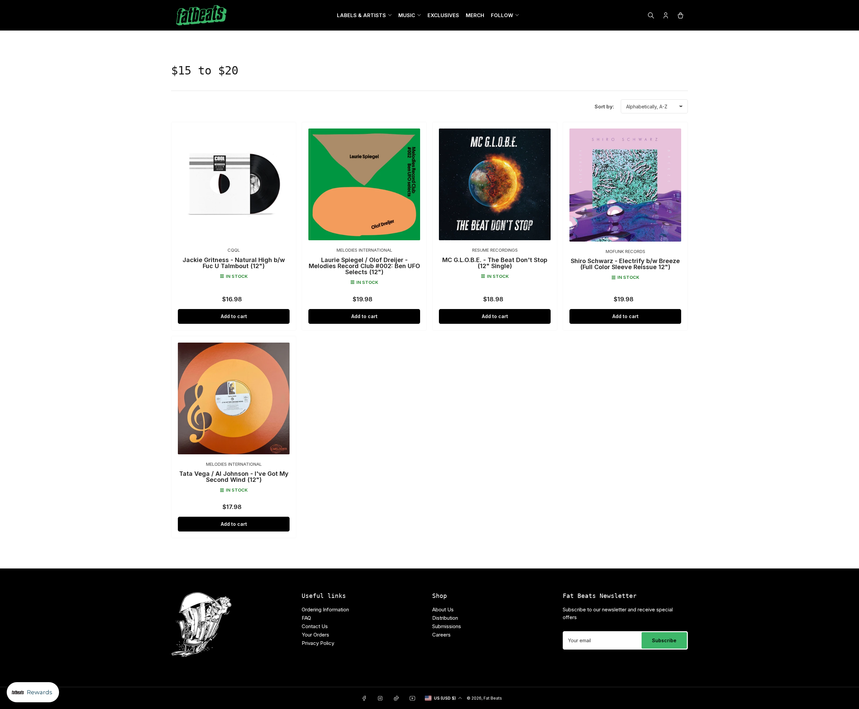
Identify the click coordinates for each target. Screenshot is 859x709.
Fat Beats (493, 698)
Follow (502, 15)
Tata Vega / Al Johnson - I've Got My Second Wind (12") (234, 476)
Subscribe (664, 640)
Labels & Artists (361, 15)
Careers (441, 634)
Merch (475, 15)
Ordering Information (325, 609)
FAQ (306, 618)
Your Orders (315, 634)
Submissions (446, 626)
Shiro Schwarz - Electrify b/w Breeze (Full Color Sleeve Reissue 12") (625, 263)
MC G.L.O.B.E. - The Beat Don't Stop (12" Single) (494, 262)
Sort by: (604, 106)
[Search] (651, 15)
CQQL (234, 250)
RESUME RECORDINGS (495, 250)
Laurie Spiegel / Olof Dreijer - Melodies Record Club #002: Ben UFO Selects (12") (364, 265)
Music (406, 15)
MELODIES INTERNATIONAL (364, 250)
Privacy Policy (318, 643)
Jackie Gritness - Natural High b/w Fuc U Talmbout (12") (234, 262)
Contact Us (315, 626)
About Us (443, 609)
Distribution (445, 618)
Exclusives (443, 15)
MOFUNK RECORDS (625, 251)
